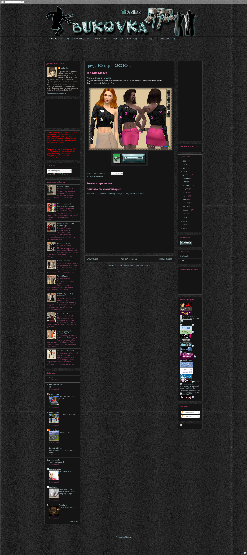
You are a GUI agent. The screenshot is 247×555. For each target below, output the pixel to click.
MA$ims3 (53, 487)
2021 (185, 161)
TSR (182, 260)
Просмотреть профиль (56, 93)
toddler (113, 38)
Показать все (73, 521)
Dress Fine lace (63, 261)
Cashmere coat (63, 243)
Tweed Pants (62, 276)
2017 (185, 168)
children (97, 38)
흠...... (51, 387)
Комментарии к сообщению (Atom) (136, 265)
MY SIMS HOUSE (56, 385)
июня (185, 196)
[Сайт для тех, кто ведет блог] (186, 341)
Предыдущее (165, 259)
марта (185, 206)
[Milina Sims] (186, 361)
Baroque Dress (63, 313)
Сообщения (188, 412)
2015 (185, 218)
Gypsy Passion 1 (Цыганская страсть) (65, 205)
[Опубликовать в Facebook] (119, 173)
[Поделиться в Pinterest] (122, 173)
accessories (131, 38)
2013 (185, 225)
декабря (186, 175)
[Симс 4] (196, 382)
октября (186, 182)
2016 (185, 172)
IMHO (104, 83)
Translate (65, 174)
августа (186, 189)
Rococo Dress (63, 186)
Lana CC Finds (55, 448)
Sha (51, 378)
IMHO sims (54, 412)
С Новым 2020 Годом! (67, 414)
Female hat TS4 (65, 471)
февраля (187, 210)
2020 (185, 165)
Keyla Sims (54, 430)
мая (184, 199)
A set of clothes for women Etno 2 (64, 332)
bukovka (64, 68)
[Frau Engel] (185, 352)
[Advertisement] (123, 51)
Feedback (165, 38)
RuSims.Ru (184, 256)
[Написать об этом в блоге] (114, 173)
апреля (186, 203)
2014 (185, 221)
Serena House (64, 432)
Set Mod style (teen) (65, 351)
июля (185, 192)
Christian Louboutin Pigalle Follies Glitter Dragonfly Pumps (67, 491)
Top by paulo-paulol (56, 462)
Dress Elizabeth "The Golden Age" (65, 224)
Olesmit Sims (55, 469)
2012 (185, 228)
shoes (149, 38)
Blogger (128, 537)
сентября (187, 185)
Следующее (92, 259)
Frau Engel (54, 394)
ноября (186, 178)
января (186, 213)
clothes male (78, 38)
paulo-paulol (54, 460)
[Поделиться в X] (117, 173)
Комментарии (189, 416)
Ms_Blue (111, 83)
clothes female (54, 38)
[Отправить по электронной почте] (112, 173)
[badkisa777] (186, 394)
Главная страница (128, 259)
